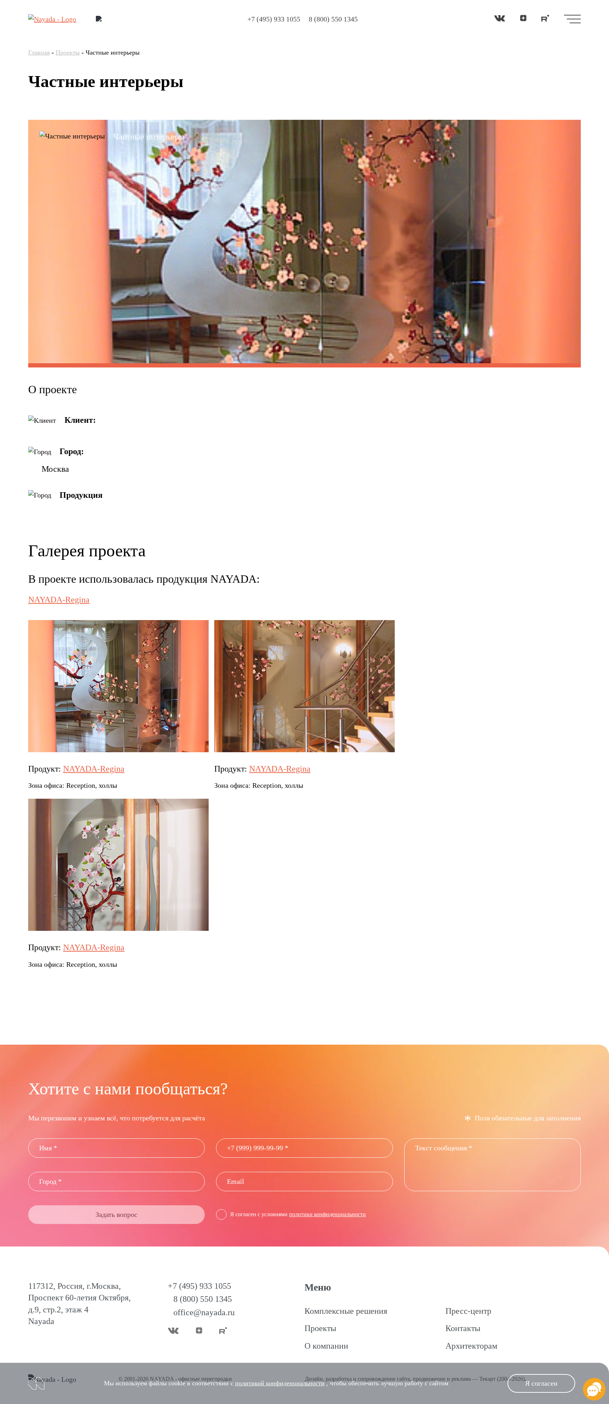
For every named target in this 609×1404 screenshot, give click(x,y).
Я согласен (541, 1383)
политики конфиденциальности (327, 1214)
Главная (39, 52)
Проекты (68, 52)
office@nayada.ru (204, 1312)
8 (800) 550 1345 (333, 19)
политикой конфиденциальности (280, 1383)
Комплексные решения (345, 1311)
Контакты (462, 1328)
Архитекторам (471, 1345)
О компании (326, 1345)
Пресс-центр (468, 1311)
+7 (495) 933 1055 (273, 19)
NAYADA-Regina (93, 768)
